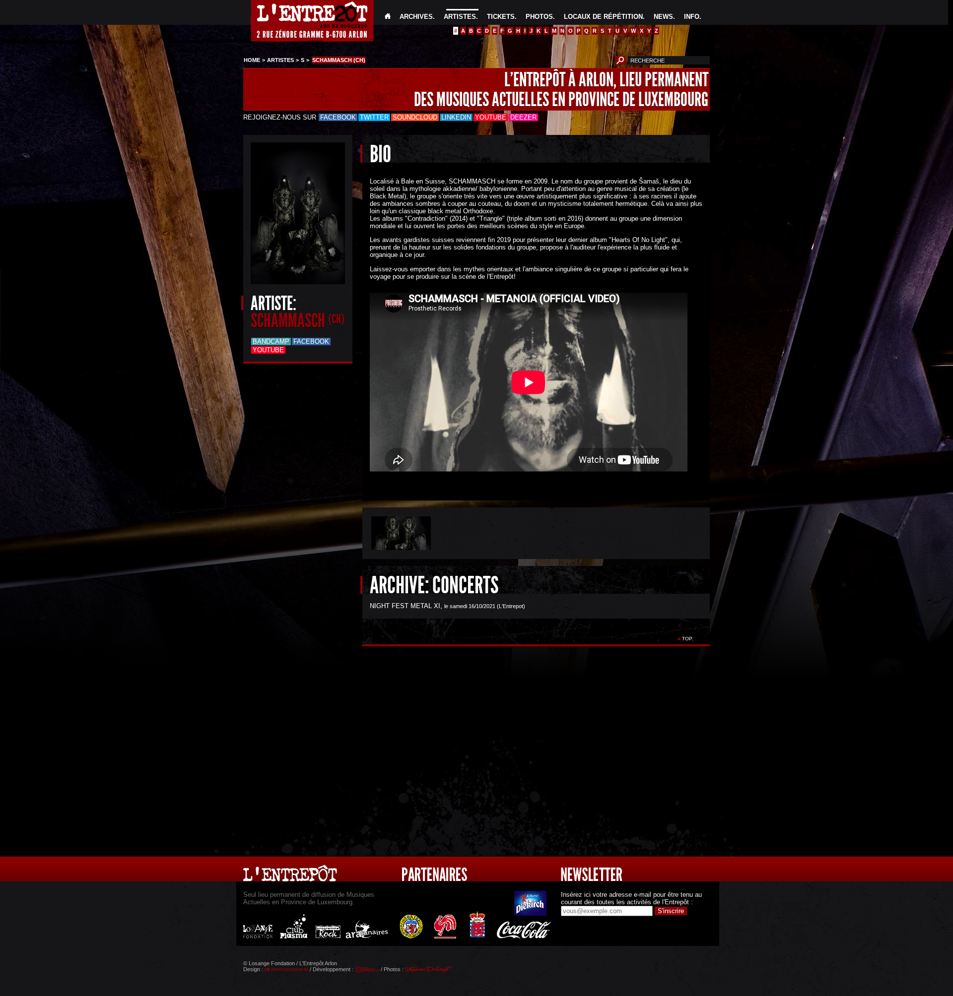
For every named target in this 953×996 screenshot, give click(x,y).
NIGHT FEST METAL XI (405, 606)
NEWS (663, 16)
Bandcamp (271, 341)
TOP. (688, 638)
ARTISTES (460, 16)
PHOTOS (539, 16)
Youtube (490, 117)
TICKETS (501, 16)
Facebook (338, 117)
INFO (691, 16)
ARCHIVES (416, 16)
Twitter (374, 117)
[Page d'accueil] (388, 16)
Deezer (523, 117)
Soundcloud (415, 117)
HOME (252, 60)
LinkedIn (456, 117)
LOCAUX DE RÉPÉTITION (603, 16)
